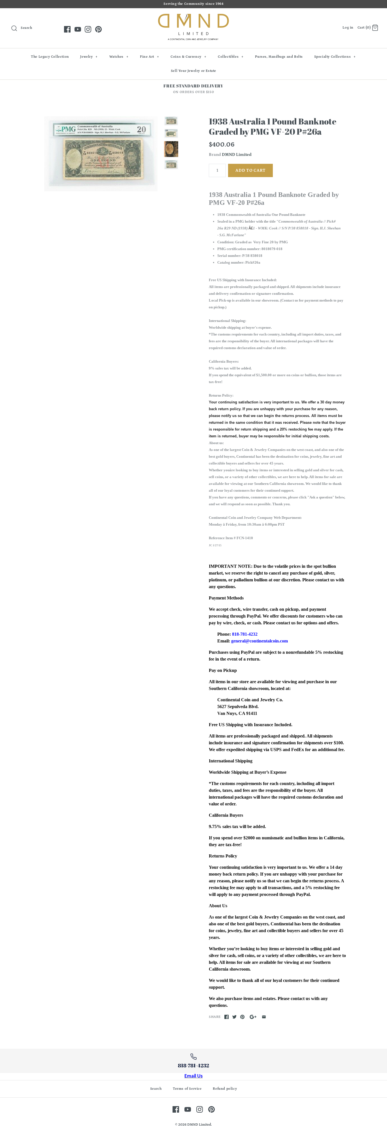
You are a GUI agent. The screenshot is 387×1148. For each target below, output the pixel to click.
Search (156, 1089)
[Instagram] (88, 29)
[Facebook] (67, 29)
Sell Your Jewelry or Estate (193, 71)
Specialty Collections (335, 57)
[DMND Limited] (193, 17)
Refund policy (225, 1089)
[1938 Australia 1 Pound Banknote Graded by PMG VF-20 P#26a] (101, 153)
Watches (119, 57)
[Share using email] (264, 1017)
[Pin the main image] (242, 1017)
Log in (348, 27)
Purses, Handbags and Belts (279, 57)
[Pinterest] (98, 29)
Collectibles (231, 57)
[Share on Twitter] (234, 1017)
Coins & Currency (188, 57)
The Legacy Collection (50, 57)
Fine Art (149, 57)
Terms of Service (187, 1089)
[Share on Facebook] (226, 1017)
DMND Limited (237, 154)
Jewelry (89, 57)
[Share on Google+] (253, 1017)
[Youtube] (78, 29)
